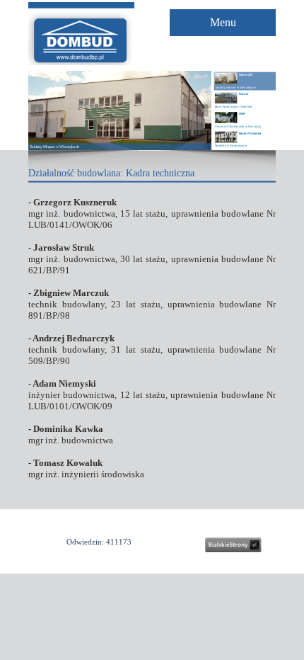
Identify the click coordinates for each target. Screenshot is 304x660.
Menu (223, 22)
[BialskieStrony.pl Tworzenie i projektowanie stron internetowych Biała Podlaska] (233, 544)
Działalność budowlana (74, 173)
